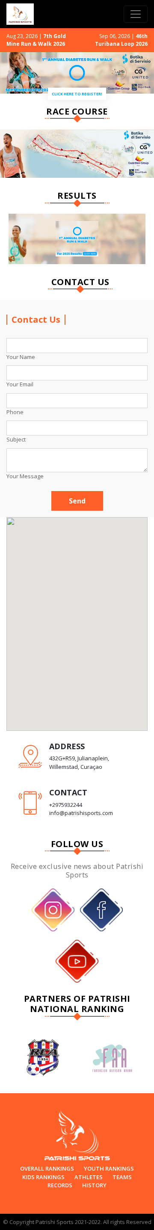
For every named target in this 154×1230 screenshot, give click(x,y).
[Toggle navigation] (136, 14)
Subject (16, 439)
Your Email (19, 384)
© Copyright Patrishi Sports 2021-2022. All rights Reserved (77, 1222)
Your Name (20, 357)
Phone (15, 412)
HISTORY (94, 1185)
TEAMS (122, 1177)
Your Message (25, 476)
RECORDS (59, 1185)
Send (77, 501)
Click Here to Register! (77, 94)
